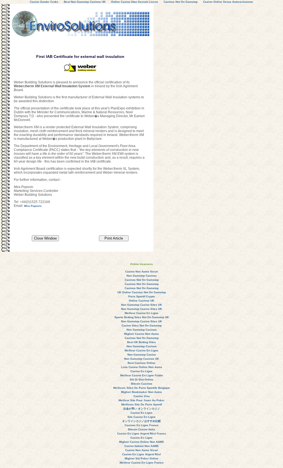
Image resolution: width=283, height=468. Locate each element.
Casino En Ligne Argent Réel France (141, 433)
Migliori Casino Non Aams (141, 333)
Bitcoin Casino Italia (141, 429)
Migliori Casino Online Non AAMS (141, 441)
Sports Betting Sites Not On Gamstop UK (141, 317)
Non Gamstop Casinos (142, 275)
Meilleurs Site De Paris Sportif (141, 404)
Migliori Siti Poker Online (141, 458)
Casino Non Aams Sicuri (141, 271)
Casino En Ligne (141, 371)
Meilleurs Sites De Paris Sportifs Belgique (141, 387)
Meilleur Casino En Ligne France (142, 462)
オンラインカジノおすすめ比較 (141, 421)
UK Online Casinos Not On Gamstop (141, 292)
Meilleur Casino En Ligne (141, 313)
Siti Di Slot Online (141, 379)
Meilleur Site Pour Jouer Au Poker (141, 400)
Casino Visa (141, 396)
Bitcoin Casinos (141, 383)
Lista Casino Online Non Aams (141, 367)
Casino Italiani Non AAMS (141, 446)
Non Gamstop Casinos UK (141, 358)
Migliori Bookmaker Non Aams (141, 392)
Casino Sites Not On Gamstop (142, 325)
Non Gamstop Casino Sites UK (141, 304)
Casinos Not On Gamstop (142, 279)
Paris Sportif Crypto (141, 296)
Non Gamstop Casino (141, 354)
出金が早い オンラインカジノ (141, 408)
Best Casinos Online (141, 362)
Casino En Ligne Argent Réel (141, 454)
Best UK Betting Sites (141, 342)
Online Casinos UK (141, 300)
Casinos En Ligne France (142, 425)
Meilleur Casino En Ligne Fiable (141, 375)
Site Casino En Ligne (141, 416)
